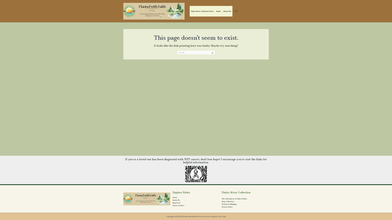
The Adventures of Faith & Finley (234, 199)
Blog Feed (176, 203)
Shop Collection (228, 201)
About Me (227, 11)
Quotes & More (178, 205)
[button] (236, 11)
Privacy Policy (227, 207)
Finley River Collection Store (202, 11)
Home (218, 11)
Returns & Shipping (229, 204)
